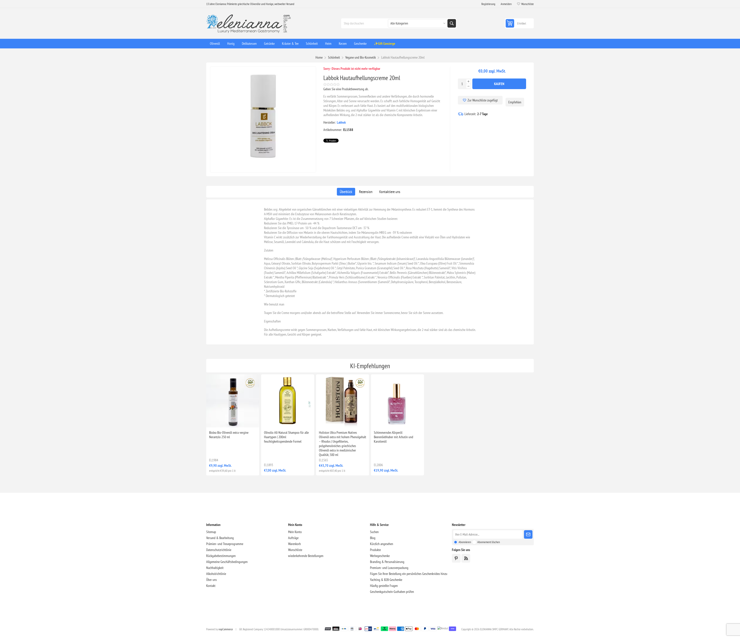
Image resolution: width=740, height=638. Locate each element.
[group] (232, 400)
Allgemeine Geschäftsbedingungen (227, 562)
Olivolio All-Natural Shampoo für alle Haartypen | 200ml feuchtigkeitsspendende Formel (286, 437)
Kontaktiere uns (389, 191)
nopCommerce (226, 629)
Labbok (341, 122)
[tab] (346, 192)
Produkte (375, 550)
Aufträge (293, 538)
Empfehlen (514, 102)
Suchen (451, 23)
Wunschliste (295, 550)
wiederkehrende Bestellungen (305, 556)
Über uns (211, 579)
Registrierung (488, 4)
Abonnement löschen (488, 542)
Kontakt (210, 585)
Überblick (346, 191)
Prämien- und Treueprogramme (224, 544)
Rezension (366, 191)
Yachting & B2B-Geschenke (386, 579)
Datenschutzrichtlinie (218, 550)
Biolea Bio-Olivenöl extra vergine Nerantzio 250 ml (228, 434)
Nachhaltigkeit (215, 567)
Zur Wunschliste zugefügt (483, 100)
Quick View (224, 421)
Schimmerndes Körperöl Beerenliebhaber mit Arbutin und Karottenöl (393, 437)
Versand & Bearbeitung (220, 538)
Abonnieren (465, 542)
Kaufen (499, 84)
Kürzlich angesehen (381, 544)
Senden (528, 534)
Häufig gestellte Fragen (384, 585)
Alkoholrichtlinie (216, 573)
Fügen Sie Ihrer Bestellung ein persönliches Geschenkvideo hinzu (408, 573)
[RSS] (466, 558)
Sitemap (211, 532)
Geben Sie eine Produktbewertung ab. (345, 89)
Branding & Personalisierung (387, 562)
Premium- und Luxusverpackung (389, 567)
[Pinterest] (456, 558)
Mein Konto (295, 532)
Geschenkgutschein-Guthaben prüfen (392, 591)
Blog (372, 538)
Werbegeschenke (380, 556)
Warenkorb (294, 544)
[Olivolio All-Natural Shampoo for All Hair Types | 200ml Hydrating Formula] (287, 400)
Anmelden (506, 4)
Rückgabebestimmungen (221, 556)
